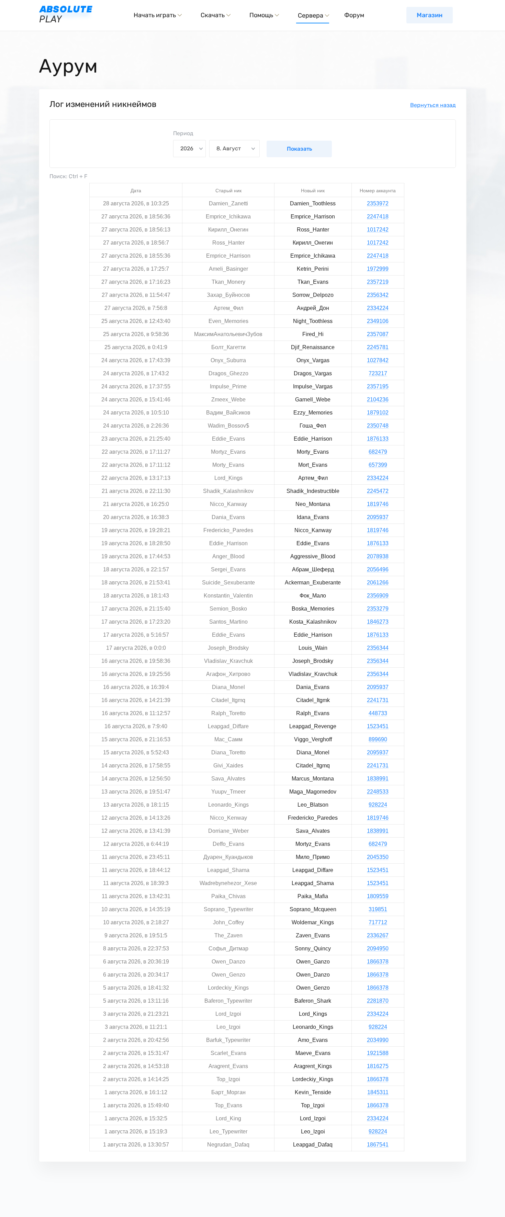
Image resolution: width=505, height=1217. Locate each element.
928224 (378, 805)
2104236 (378, 399)
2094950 (378, 948)
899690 (378, 739)
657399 (378, 465)
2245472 (378, 491)
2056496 (378, 569)
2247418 (378, 216)
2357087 (378, 334)
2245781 (378, 347)
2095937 (378, 517)
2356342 (378, 295)
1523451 (378, 726)
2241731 (378, 700)
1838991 (378, 779)
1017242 (378, 230)
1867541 (378, 1145)
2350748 (378, 426)
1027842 (378, 360)
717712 (378, 922)
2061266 (378, 582)
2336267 (378, 935)
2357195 (378, 386)
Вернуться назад (433, 105)
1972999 (378, 269)
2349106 (378, 321)
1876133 (378, 439)
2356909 (378, 596)
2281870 (378, 1001)
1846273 (378, 622)
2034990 (378, 1040)
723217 (378, 373)
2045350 (378, 857)
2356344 (378, 648)
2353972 (378, 203)
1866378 (378, 962)
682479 (378, 452)
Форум (354, 15)
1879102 (378, 413)
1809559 (378, 896)
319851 (378, 909)
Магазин (429, 15)
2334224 (378, 308)
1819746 (378, 504)
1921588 (378, 1053)
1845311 (378, 1092)
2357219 (378, 282)
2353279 (378, 609)
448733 (378, 713)
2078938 (378, 556)
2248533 (378, 792)
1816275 (378, 1066)
